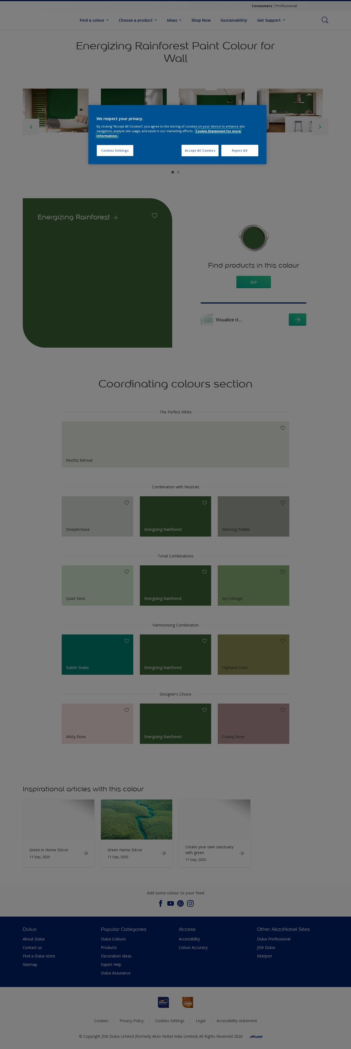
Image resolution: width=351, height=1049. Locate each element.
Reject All (240, 150)
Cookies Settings (115, 150)
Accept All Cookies (200, 150)
